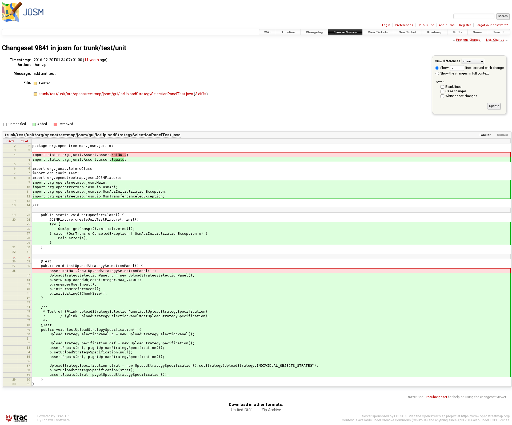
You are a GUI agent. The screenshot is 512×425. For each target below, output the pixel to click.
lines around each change (484, 68)
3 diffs (200, 94)
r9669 (10, 141)
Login (386, 25)
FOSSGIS (400, 416)
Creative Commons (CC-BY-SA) (405, 420)
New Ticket (407, 32)
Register (465, 25)
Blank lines (453, 87)
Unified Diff (241, 409)
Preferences (404, 25)
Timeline (288, 32)
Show (444, 68)
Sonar (477, 32)
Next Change (495, 40)
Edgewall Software (56, 420)
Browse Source (345, 32)
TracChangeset (435, 397)
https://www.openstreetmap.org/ (485, 416)
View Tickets (378, 32)
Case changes (456, 91)
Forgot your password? (492, 25)
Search (499, 32)
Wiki (267, 32)
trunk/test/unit (104, 48)
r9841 (24, 141)
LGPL (494, 420)
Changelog (314, 32)
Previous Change (468, 40)
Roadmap (434, 32)
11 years (91, 60)
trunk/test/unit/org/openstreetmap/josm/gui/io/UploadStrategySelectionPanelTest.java (116, 94)
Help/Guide (426, 25)
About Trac (447, 25)
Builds (457, 32)
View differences (447, 61)
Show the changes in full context (464, 73)
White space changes (461, 96)
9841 (42, 48)
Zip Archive (271, 409)
